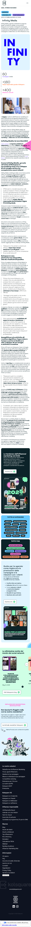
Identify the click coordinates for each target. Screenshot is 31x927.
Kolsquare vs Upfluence (9, 803)
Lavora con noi (7, 863)
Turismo (22, 530)
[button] (27, 3)
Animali (7, 524)
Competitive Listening (9, 779)
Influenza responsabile (15, 548)
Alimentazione (21, 533)
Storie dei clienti (7, 830)
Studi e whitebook (8, 832)
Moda (9, 535)
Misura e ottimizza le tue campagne (13, 776)
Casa (2, 8)
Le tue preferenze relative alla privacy (17, 922)
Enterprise (5, 788)
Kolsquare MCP (7, 786)
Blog (3, 827)
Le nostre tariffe (7, 784)
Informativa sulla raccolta (9, 925)
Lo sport (23, 527)
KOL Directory (6, 837)
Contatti (5, 866)
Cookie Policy (6, 875)
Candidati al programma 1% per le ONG (15, 819)
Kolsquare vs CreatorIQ (9, 796)
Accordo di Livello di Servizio (11, 861)
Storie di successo (10, 8)
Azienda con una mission (10, 812)
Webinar (5, 844)
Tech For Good (7, 815)
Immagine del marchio (11, 557)
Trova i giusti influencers (9, 772)
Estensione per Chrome (9, 781)
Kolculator (5, 839)
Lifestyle (8, 521)
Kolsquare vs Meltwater (9, 801)
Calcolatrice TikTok (8, 841)
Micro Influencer (15, 545)
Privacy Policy (6, 870)
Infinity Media (5, 144)
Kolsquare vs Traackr (8, 798)
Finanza (15, 524)
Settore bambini (11, 530)
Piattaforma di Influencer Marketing (13, 769)
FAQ (3, 858)
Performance (18, 15)
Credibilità (6, 15)
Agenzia (5, 12)
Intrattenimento (11, 527)
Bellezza (16, 535)
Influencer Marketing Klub (10, 848)
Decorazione (9, 533)
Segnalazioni (6, 868)
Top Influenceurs (7, 834)
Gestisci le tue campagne (10, 774)
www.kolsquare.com (15, 889)
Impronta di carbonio (9, 817)
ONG (22, 535)
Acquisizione (15, 554)
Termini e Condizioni (8, 873)
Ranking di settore (8, 846)
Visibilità (24, 557)
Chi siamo (5, 856)
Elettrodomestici (20, 521)
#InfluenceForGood (8, 810)
